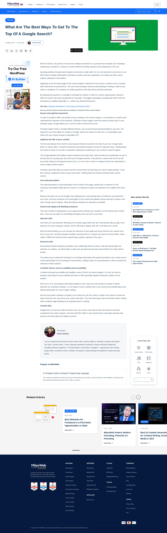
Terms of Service (130, 508)
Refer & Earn (90, 499)
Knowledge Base (130, 485)
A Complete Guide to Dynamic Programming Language (66, 373)
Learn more (68, 430)
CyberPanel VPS (91, 485)
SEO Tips (10, 20)
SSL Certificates (69, 510)
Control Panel (137, 255)
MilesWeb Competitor (92, 489)
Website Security (138, 229)
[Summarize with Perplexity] (30, 51)
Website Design (137, 242)
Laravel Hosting (69, 502)
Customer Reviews (131, 472)
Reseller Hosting (70, 493)
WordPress (35, 11)
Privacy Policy (130, 504)
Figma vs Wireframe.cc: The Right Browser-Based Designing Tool (144, 249)
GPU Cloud (110, 472)
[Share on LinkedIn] (12, 51)
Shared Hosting (69, 476)
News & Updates (138, 216)
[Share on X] (16, 51)
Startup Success (23, 11)
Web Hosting (69, 468)
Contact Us (129, 489)
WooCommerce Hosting (72, 489)
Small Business (138, 203)
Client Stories (109, 421)
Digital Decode (11, 11)
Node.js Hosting (69, 498)
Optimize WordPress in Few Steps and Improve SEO (68, 106)
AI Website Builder (112, 487)
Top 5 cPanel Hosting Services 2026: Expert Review (145, 262)
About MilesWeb (130, 468)
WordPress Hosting (70, 485)
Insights (44, 11)
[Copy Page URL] (7, 51)
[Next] (138, 397)
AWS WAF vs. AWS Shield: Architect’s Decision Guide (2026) (146, 237)
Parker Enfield (36, 42)
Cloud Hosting (69, 480)
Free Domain (69, 472)
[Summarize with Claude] (26, 51)
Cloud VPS (109, 468)
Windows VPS (90, 472)
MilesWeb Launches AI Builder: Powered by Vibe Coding (147, 224)
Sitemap (128, 493)
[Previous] (133, 397)
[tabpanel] (63, 425)
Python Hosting (69, 506)
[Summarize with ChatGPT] (21, 51)
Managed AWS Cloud (112, 476)
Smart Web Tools (111, 491)
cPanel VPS (90, 480)
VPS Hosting (90, 468)
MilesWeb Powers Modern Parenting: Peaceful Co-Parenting (117, 435)
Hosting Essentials (55, 11)
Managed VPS (91, 476)
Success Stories (130, 476)
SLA (127, 512)
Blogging (144, 421)
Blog (127, 480)
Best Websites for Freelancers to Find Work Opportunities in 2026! (146, 211)
